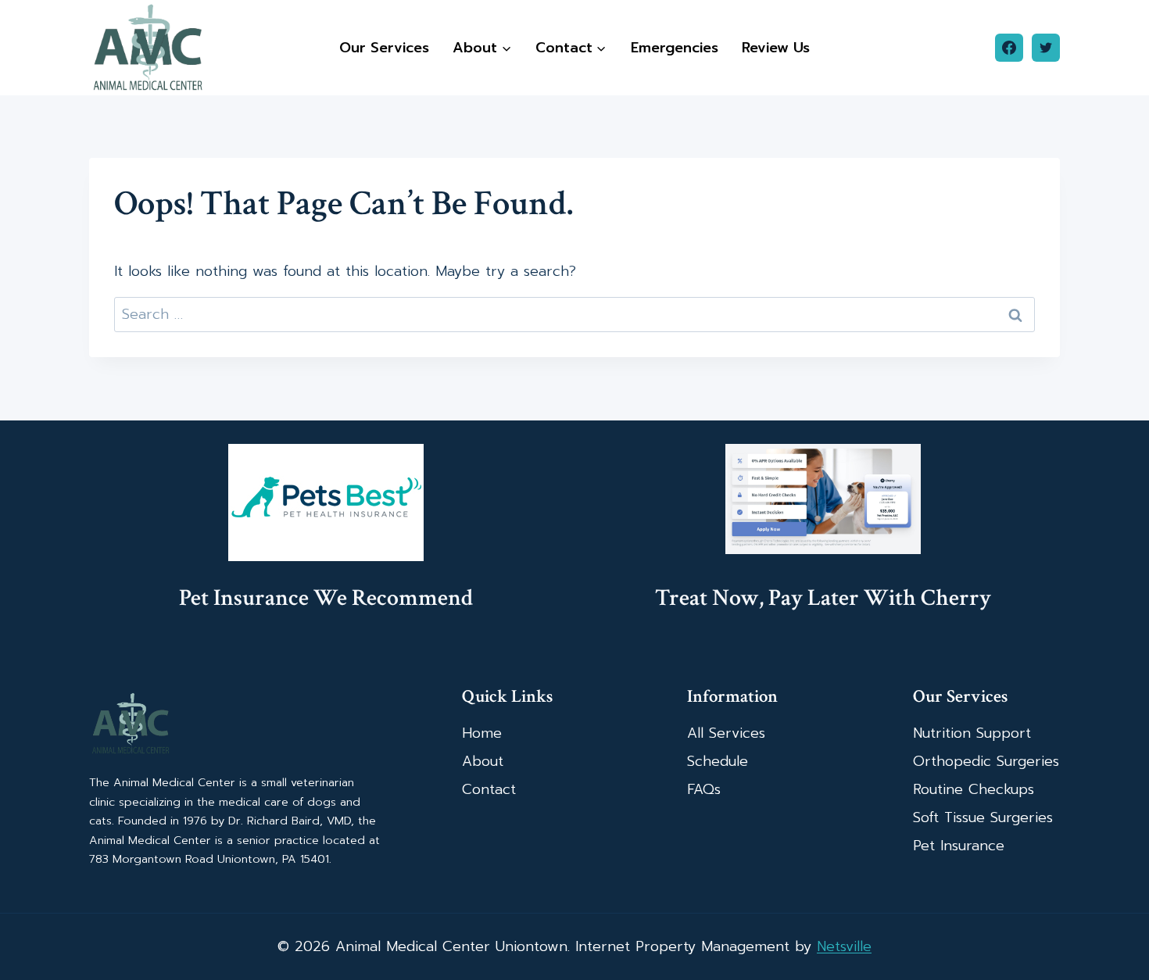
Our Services (384, 48)
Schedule (717, 761)
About (482, 761)
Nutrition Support (972, 733)
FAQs (704, 789)
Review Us (776, 48)
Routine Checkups (973, 789)
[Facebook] (1009, 48)
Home (482, 733)
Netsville (844, 946)
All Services (726, 733)
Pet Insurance (958, 846)
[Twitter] (1046, 48)
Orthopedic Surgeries (986, 761)
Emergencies (674, 48)
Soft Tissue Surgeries (983, 817)
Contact (489, 789)
